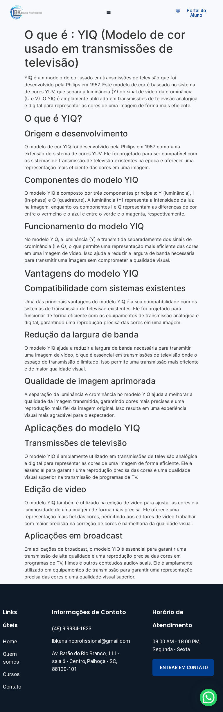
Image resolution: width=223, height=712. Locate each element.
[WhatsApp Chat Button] (208, 697)
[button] (109, 13)
